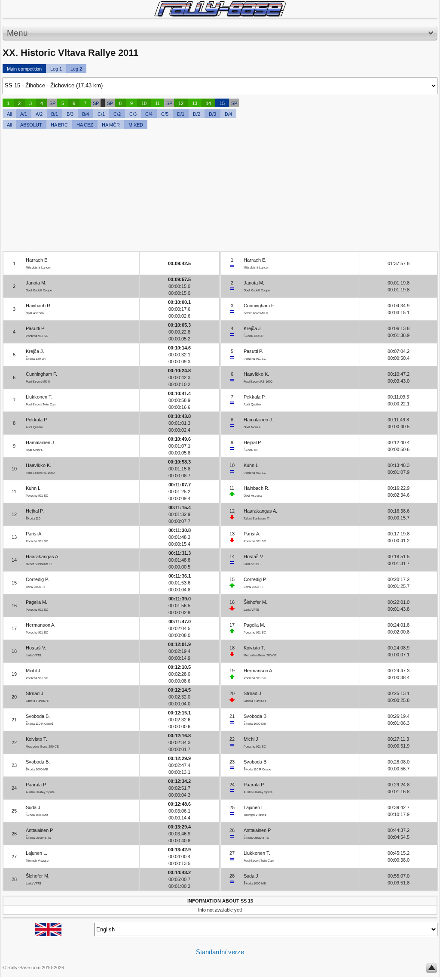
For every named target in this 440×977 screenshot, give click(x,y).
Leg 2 (76, 68)
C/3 (133, 114)
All (9, 114)
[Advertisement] (220, 191)
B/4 (85, 114)
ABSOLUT (31, 124)
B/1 (54, 114)
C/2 (117, 114)
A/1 (23, 114)
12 (180, 103)
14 (208, 103)
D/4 (228, 114)
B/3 (70, 114)
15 (222, 103)
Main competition (24, 68)
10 (144, 103)
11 (157, 103)
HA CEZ (84, 124)
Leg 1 (56, 68)
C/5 (164, 114)
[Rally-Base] (220, 9)
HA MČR (111, 124)
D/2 (196, 114)
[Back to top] (431, 969)
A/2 (39, 114)
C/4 (149, 114)
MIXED (135, 124)
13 (194, 103)
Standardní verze (220, 951)
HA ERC (59, 124)
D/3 (212, 114)
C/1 (101, 114)
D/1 (180, 114)
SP (52, 103)
